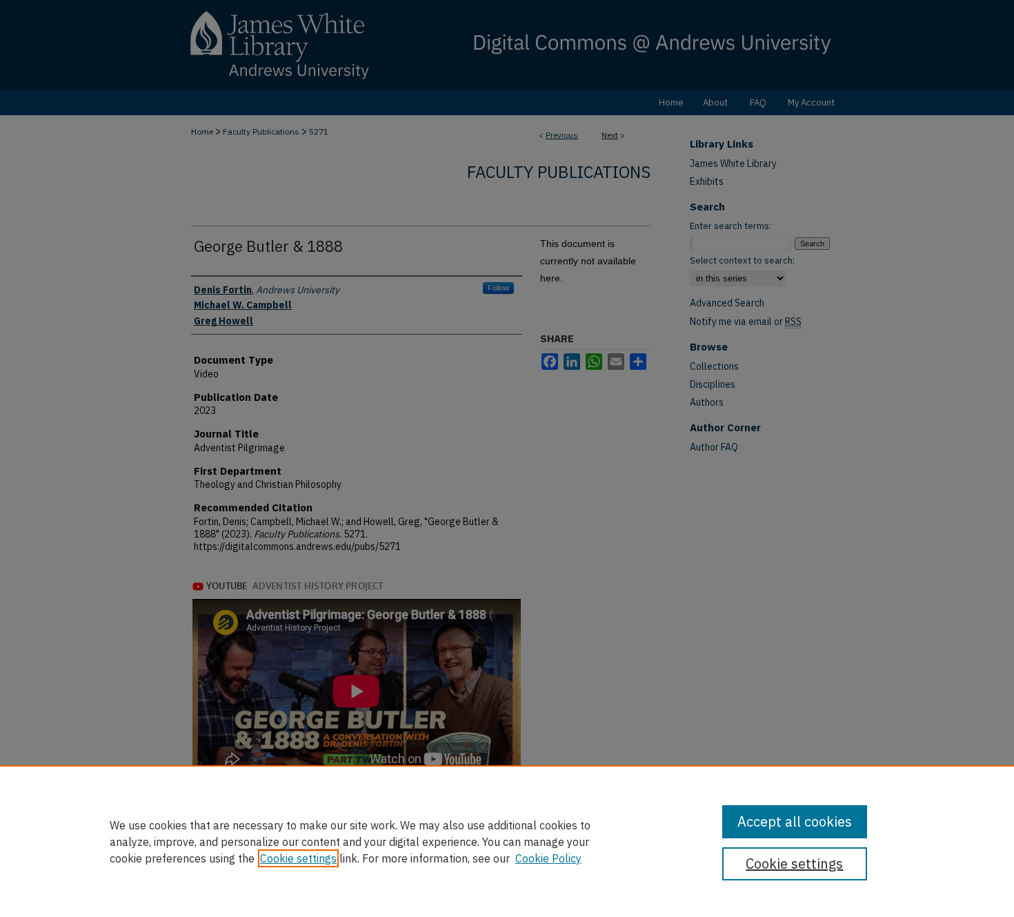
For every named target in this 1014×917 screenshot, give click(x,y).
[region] (507, 841)
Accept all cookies (794, 821)
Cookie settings (298, 858)
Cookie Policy (548, 858)
